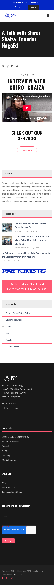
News (8, 333)
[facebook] (15, 7)
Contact (9, 327)
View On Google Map (11, 396)
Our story (10, 340)
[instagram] (24, 7)
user (35, 231)
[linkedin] (19, 7)
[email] (3, 66)
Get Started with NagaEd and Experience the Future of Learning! (27, 287)
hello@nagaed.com (20, 2)
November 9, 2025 (22, 231)
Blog (4, 482)
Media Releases (12, 347)
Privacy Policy (8, 487)
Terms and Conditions (12, 492)
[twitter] (17, 66)
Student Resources (14, 320)
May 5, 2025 (6, 261)
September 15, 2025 (22, 248)
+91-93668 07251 (35, 2)
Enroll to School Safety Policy (18, 313)
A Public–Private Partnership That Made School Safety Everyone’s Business (32, 240)
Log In (33, 7)
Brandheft (18, 574)
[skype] (12, 66)
